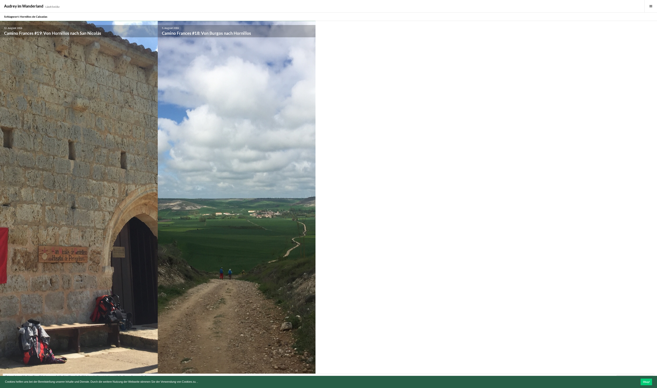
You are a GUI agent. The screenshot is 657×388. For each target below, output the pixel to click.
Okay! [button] (646, 381)
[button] (197, 382)
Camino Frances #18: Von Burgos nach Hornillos (206, 33)
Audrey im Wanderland (23, 6)
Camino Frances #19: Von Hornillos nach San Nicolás (52, 33)
